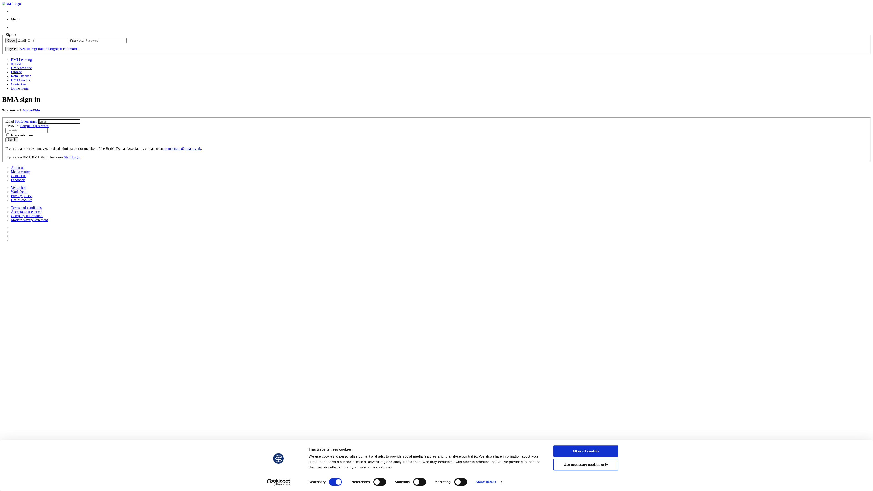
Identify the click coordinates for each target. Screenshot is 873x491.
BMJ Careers (20, 80)
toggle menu (20, 88)
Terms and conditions (26, 208)
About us (17, 168)
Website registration (33, 49)
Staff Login (72, 157)
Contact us (18, 84)
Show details (486, 482)
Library (16, 72)
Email (22, 40)
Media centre (20, 172)
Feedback (18, 180)
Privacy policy (21, 196)
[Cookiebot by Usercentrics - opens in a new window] (279, 482)
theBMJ (16, 64)
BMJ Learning (21, 60)
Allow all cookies (585, 451)
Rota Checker (21, 76)
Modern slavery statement (29, 220)
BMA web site (21, 68)
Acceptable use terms (26, 212)
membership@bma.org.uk (182, 148)
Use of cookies (21, 200)
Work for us (19, 192)
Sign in (11, 139)
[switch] (379, 482)
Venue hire (18, 188)
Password (77, 40)
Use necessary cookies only (586, 464)
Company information (27, 216)
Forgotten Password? (63, 49)
